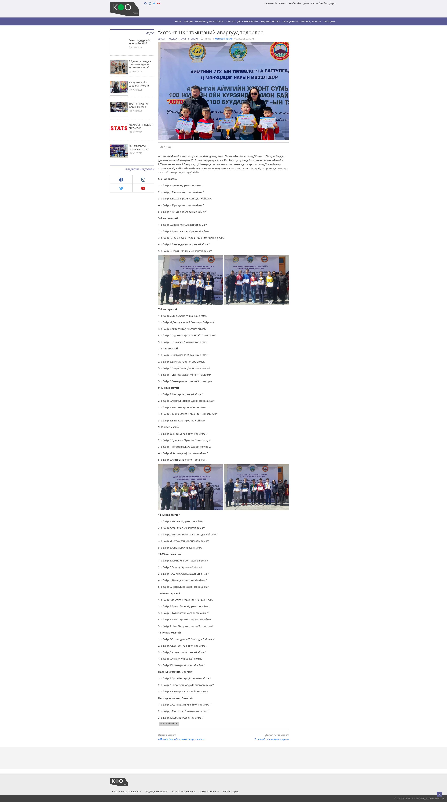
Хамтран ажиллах (209, 791)
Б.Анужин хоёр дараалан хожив (139, 84)
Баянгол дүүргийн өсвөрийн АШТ (140, 41)
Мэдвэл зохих (270, 21)
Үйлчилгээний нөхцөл (183, 791)
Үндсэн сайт (270, 3)
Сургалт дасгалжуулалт (242, 21)
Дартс (332, 3)
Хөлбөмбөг (295, 3)
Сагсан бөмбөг (319, 3)
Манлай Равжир (223, 38)
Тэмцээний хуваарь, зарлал (302, 21)
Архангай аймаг (169, 723)
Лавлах (283, 3)
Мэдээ (188, 21)
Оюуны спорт (189, 38)
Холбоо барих (230, 791)
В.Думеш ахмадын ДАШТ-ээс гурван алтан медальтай (140, 64)
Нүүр (178, 21)
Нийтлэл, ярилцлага (209, 21)
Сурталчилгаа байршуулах (126, 791)
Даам (306, 3)
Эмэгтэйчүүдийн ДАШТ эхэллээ (139, 105)
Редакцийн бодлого (156, 791)
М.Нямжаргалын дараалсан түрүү (139, 147)
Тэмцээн (329, 21)
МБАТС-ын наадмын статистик (141, 126)
